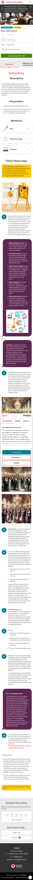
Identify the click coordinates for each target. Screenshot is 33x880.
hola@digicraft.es (18, 856)
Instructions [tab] (9, 64)
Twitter (15, 832)
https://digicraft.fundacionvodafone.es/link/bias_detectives (19, 747)
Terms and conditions (8, 877)
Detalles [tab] (17, 421)
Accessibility (22, 875)
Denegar (16, 463)
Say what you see (8, 779)
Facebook (15, 837)
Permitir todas (16, 452)
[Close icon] (30, 6)
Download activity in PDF (15, 56)
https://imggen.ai (23, 111)
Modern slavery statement (23, 877)
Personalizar (15, 457)
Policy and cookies (12, 875)
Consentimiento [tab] (7, 421)
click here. (21, 176)
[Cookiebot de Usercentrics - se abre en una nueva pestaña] (23, 416)
